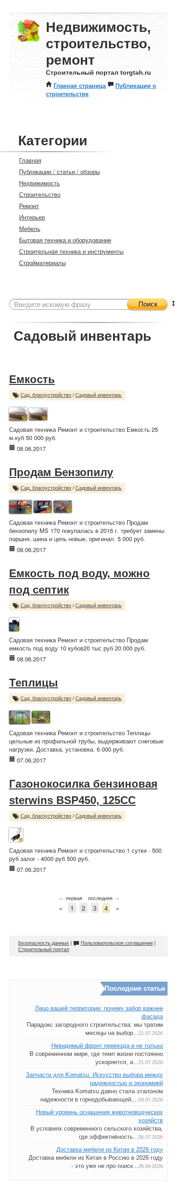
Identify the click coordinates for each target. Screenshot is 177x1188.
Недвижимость (39, 183)
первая (70, 897)
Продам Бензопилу (61, 472)
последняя (103, 897)
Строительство (39, 194)
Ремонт (29, 205)
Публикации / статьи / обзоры (59, 171)
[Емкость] (18, 413)
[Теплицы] (19, 716)
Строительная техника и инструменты (71, 251)
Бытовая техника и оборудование (65, 240)
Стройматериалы (42, 262)
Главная (30, 160)
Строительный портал (43, 949)
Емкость (32, 379)
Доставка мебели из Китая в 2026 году (109, 1149)
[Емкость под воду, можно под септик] (14, 623)
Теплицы (33, 682)
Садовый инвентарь (98, 395)
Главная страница (80, 85)
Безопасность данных (43, 943)
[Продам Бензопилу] (20, 506)
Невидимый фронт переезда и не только (107, 1045)
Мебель (29, 228)
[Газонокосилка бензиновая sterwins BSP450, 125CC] (16, 834)
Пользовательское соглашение (117, 943)
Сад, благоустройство (45, 395)
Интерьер (32, 217)
